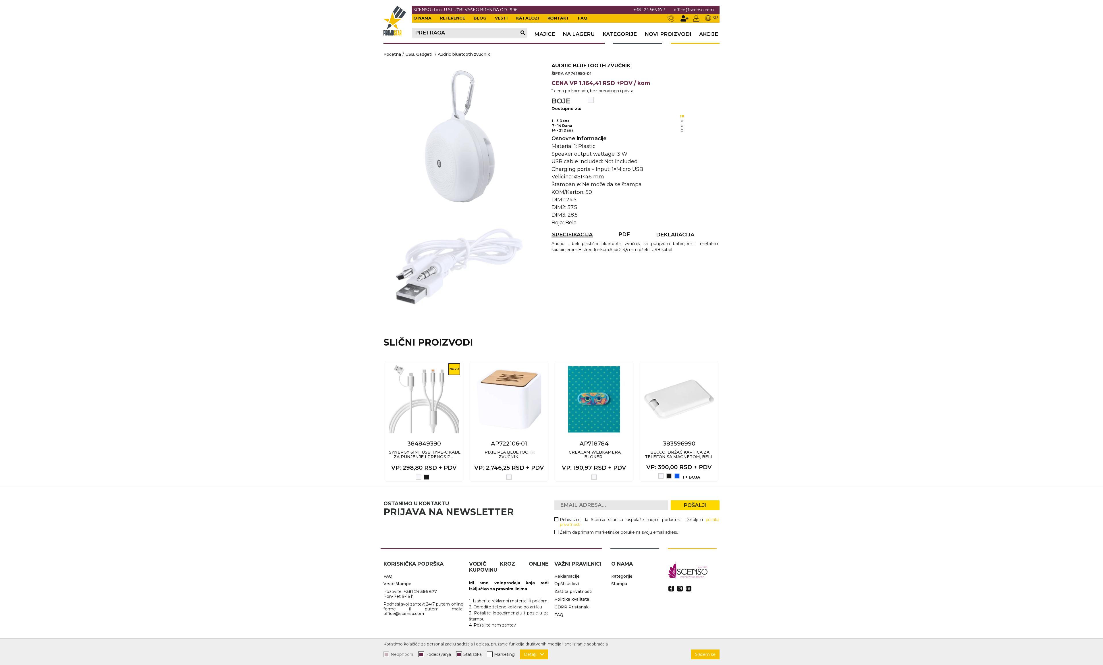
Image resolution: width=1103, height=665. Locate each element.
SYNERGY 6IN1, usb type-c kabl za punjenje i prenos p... (424, 455)
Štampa (619, 583)
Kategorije (620, 34)
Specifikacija (572, 235)
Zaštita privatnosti (573, 591)
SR (715, 17)
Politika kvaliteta (571, 599)
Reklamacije (567, 576)
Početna (392, 54)
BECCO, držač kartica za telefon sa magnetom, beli (678, 455)
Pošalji (695, 505)
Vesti (501, 18)
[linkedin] (688, 588)
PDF (624, 234)
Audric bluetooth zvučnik (464, 54)
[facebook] (671, 588)
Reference (452, 18)
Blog (480, 18)
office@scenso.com (694, 9)
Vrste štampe (397, 583)
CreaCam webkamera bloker (595, 455)
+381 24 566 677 (649, 9)
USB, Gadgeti (418, 54)
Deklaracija (675, 235)
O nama (422, 18)
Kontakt (558, 18)
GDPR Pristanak (571, 607)
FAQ (582, 18)
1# (682, 116)
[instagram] (680, 588)
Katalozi (527, 18)
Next (726, 421)
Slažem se (705, 654)
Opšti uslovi (566, 583)
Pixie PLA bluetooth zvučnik (510, 455)
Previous (377, 421)
